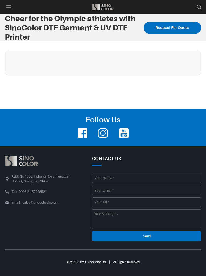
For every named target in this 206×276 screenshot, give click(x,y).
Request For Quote (172, 27)
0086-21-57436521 (33, 192)
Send (147, 236)
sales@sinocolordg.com (41, 202)
